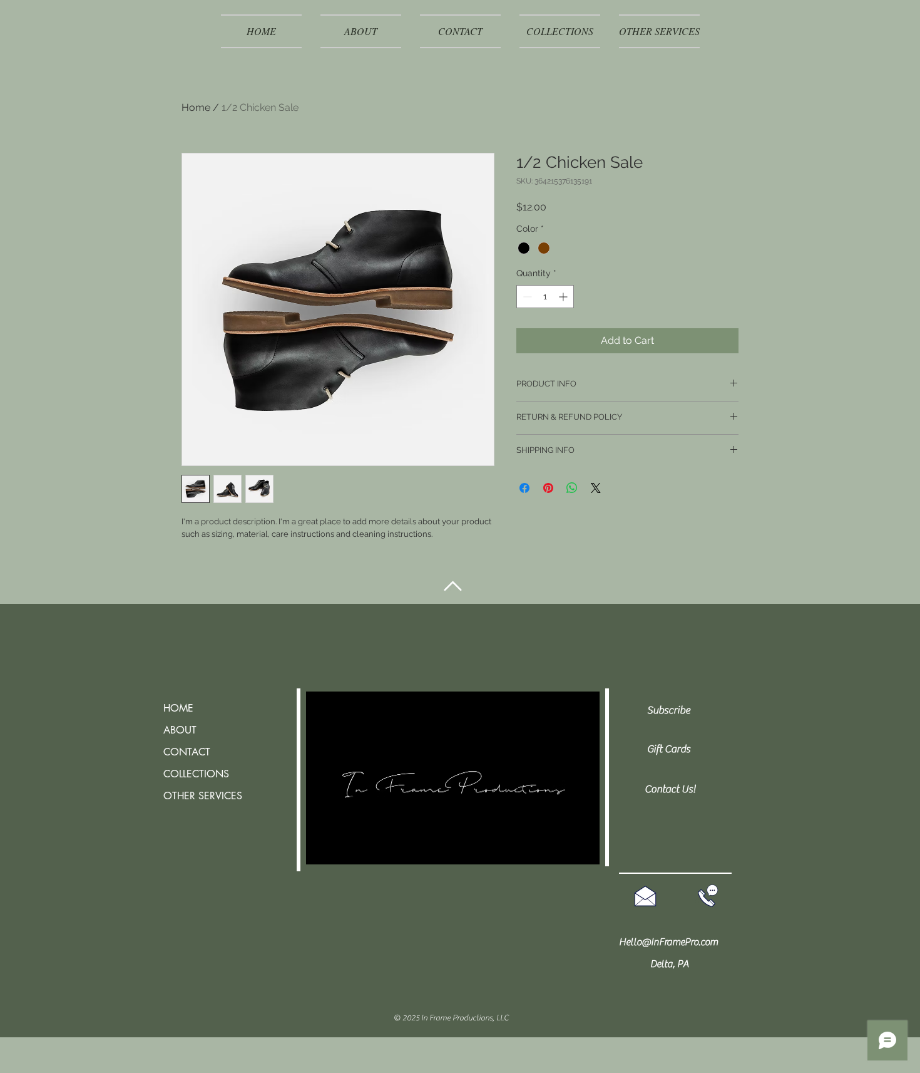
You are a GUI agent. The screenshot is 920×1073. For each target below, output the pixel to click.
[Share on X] (595, 487)
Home (195, 107)
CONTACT (186, 752)
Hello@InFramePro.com (668, 942)
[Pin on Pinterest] (548, 487)
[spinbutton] (545, 297)
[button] (659, 31)
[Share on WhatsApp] (572, 487)
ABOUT (180, 730)
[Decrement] (526, 297)
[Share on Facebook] (524, 487)
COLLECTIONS (196, 773)
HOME (178, 708)
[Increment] (564, 297)
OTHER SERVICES (202, 795)
